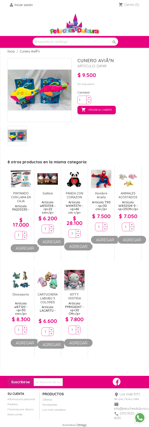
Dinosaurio (21, 294)
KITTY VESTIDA (74, 296)
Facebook (116, 382)
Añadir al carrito (96, 109)
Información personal (21, 399)
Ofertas (47, 399)
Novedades (49, 404)
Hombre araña (101, 195)
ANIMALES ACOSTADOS (128, 195)
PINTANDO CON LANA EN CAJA (21, 197)
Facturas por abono (21, 409)
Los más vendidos (54, 409)
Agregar (25, 248)
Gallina (47, 193)
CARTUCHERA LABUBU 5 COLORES (48, 298)
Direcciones (15, 414)
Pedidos (13, 404)
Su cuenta (16, 394)
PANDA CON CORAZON (74, 195)
